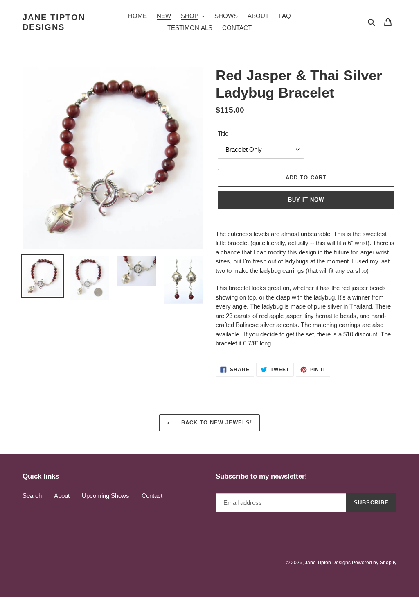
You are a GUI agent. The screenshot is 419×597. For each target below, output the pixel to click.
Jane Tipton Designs (54, 22)
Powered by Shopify (374, 562)
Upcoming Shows (105, 495)
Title (223, 133)
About (62, 495)
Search (32, 495)
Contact (152, 495)
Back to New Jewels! (215, 423)
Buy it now (306, 200)
